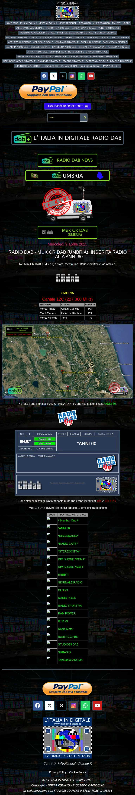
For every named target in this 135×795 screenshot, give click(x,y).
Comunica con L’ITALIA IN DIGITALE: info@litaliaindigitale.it (72, 66)
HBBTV (126, 23)
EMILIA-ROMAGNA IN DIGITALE (21, 37)
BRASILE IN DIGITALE (121, 61)
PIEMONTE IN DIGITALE (57, 28)
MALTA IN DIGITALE (78, 56)
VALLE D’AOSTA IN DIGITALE (30, 28)
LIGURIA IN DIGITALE (105, 33)
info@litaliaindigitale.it (75, 763)
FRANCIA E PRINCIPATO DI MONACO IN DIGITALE (42, 56)
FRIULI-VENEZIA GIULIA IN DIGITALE (75, 33)
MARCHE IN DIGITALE (97, 37)
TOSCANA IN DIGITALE (50, 37)
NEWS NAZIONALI (48, 23)
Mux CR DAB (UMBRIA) (39, 264)
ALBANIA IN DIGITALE (118, 47)
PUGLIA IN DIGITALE (91, 42)
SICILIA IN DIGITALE (40, 47)
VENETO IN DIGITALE (109, 28)
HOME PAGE (12, 23)
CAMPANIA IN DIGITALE (67, 42)
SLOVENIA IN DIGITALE (49, 61)
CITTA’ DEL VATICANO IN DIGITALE (67, 52)
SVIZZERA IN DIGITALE (97, 61)
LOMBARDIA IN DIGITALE (84, 28)
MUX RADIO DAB (101, 23)
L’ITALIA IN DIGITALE (60, 780)
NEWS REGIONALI (68, 23)
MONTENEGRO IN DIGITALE (104, 56)
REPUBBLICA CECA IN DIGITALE (19, 61)
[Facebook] (44, 76)
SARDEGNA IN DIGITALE (64, 47)
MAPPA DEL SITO (111, 66)
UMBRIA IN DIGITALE (74, 37)
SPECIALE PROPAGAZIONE (92, 47)
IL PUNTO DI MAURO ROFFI (28, 66)
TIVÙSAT (116, 23)
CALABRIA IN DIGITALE (17, 47)
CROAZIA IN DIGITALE (97, 52)
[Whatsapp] (81, 76)
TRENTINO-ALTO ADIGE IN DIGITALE (37, 33)
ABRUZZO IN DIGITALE (19, 42)
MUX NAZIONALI (28, 23)
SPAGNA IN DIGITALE (73, 61)
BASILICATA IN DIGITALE (115, 42)
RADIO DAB (85, 23)
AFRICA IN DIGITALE (37, 52)
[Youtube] (91, 76)
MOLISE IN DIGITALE (43, 42)
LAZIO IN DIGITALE (119, 37)
